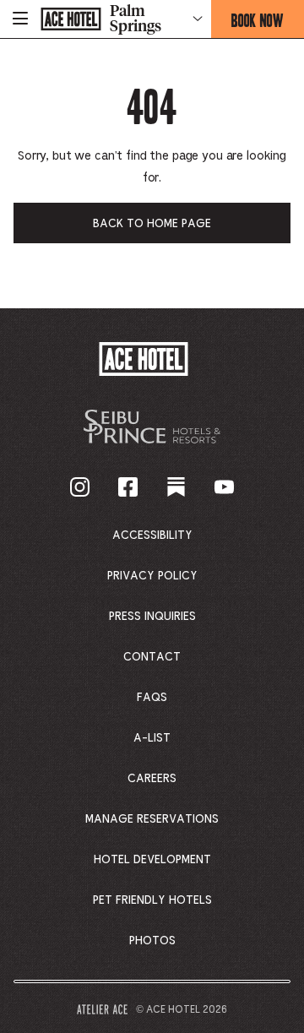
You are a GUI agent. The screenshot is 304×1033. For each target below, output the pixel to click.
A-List (152, 738)
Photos (152, 941)
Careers (152, 779)
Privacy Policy (152, 576)
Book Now (267, 23)
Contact (152, 657)
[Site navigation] (20, 19)
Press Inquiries (152, 617)
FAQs (152, 698)
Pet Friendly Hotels (152, 900)
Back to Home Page (152, 224)
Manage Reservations (152, 819)
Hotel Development (152, 860)
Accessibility (152, 535)
